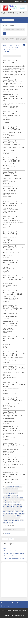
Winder (21, 520)
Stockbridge (21, 513)
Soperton (21, 511)
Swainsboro (13, 515)
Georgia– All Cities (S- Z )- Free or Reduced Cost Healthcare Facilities (11, 48)
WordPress (21, 615)
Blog (18, 602)
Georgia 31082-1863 (17, 504)
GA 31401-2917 (6, 495)
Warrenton (5, 520)
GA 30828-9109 (6, 491)
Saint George (6, 509)
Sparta (16, 513)
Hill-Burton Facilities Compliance (11, 550)
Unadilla (18, 518)
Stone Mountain (6, 515)
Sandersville (12, 509)
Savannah (18, 509)
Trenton (13, 518)
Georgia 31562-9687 (17, 506)
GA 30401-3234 (18, 486)
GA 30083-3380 (10, 486)
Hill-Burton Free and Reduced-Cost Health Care (14, 553)
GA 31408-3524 (6, 497)
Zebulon (11, 522)
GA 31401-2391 (14, 493)
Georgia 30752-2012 (7, 504)
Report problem (7, 533)
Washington (11, 520)
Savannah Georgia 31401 (8, 511)
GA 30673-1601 (6, 488)
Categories (8, 602)
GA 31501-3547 (14, 497)
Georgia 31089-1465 (7, 506)
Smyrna (16, 511)
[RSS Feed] (2, 1)
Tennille (9, 518)
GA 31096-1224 (6, 493)
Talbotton (19, 515)
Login (24, 1)
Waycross (17, 520)
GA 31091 (21, 491)
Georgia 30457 (16, 502)
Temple (4, 518)
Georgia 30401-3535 (7, 502)
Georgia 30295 (21, 500)
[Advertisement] (14, 580)
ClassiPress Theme (8, 615)
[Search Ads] (4, 33)
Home (3, 38)
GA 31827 (21, 497)
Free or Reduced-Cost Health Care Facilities (17, 38)
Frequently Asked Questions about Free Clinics (14, 558)
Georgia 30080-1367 (12, 500)
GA (5, 486)
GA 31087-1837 (14, 491)
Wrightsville (5, 522)
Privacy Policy (5, 606)
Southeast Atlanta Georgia (8, 513)
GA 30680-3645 (14, 488)
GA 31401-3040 (14, 495)
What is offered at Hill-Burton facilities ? (12, 555)
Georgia (6, 38)
